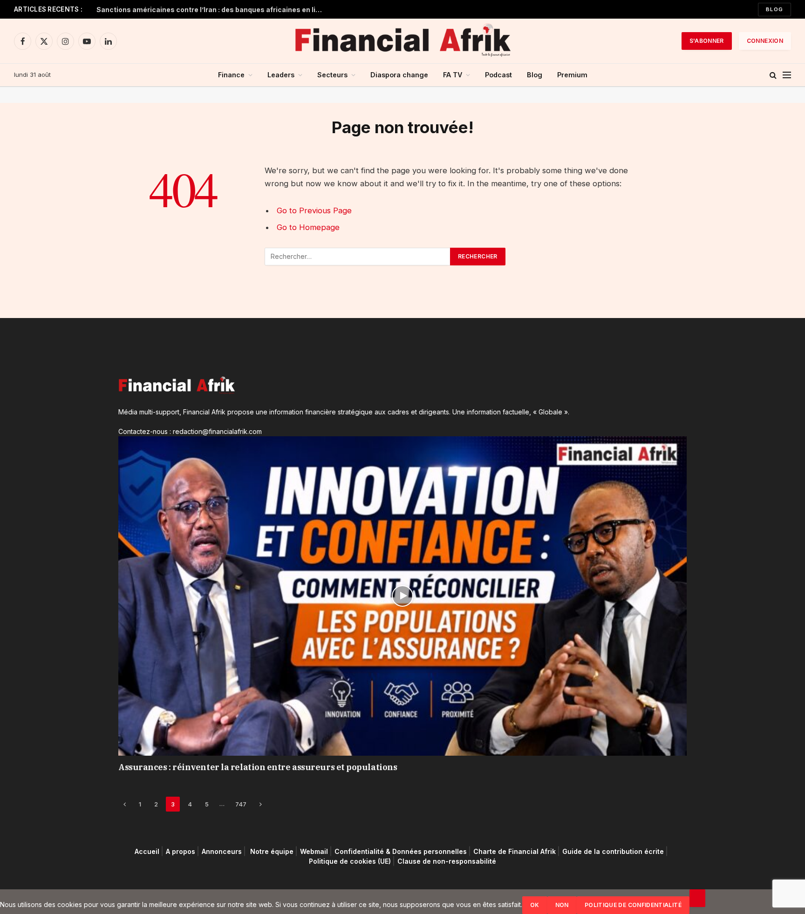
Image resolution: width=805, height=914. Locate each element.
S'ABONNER (706, 40)
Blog (774, 9)
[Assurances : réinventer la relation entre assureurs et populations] (402, 596)
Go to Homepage (308, 227)
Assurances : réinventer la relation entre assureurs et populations (257, 767)
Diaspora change (399, 75)
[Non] (697, 898)
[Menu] (787, 75)
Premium (572, 75)
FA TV (452, 75)
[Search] (773, 75)
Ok (534, 904)
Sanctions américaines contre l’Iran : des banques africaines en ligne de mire (212, 10)
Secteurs (332, 75)
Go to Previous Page (314, 210)
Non (562, 904)
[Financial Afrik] (402, 41)
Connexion (765, 40)
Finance (231, 75)
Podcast (498, 75)
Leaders (280, 75)
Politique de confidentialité (633, 904)
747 (240, 804)
